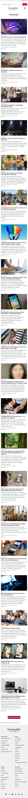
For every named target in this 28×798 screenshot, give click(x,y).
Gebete (16, 777)
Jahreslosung (17, 779)
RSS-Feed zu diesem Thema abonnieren (11, 723)
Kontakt (16, 749)
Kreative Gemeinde (19, 773)
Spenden (17, 786)
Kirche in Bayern (4, 741)
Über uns (17, 760)
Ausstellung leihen (19, 769)
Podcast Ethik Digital (5, 745)
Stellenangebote (18, 747)
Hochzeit (3, 786)
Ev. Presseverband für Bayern (21, 762)
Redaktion (17, 751)
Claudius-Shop (18, 738)
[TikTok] (15, 795)
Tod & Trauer (3, 788)
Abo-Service (17, 741)
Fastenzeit (3, 771)
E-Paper (16, 743)
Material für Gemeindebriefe (21, 782)
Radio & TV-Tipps (4, 749)
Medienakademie (18, 771)
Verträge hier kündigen (19, 745)
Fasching (3, 769)
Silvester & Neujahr (5, 777)
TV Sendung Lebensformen (6, 751)
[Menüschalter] (24, 8)
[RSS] (22, 795)
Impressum (17, 758)
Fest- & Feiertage (4, 773)
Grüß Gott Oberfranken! (6, 738)
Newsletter (17, 754)
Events (16, 775)
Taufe (2, 782)
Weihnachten (3, 779)
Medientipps (3, 743)
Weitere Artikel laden (14, 717)
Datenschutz (17, 756)
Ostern (2, 775)
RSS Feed (17, 784)
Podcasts (3, 747)
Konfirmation (3, 784)
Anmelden (25, 0)
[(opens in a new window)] (6, 795)
